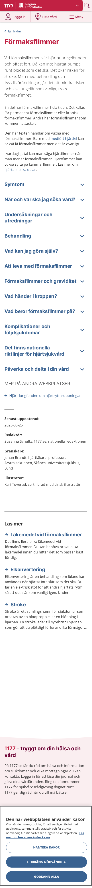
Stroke (18, 604)
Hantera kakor (46, 847)
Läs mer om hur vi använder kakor (45, 835)
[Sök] (87, 5)
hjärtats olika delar (20, 169)
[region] (46, 846)
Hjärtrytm (14, 31)
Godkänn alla (46, 876)
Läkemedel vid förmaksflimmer (46, 534)
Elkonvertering (27, 569)
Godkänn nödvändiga (46, 862)
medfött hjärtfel (64, 138)
